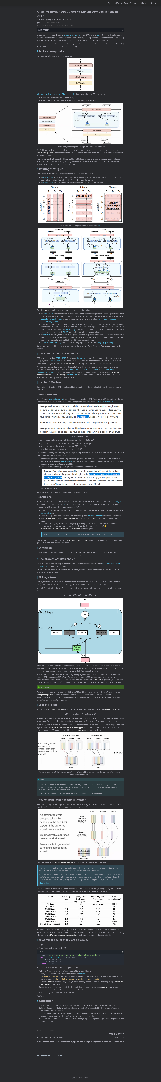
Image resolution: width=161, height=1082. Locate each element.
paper (99, 35)
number (49, 372)
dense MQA (46, 513)
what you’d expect (95, 515)
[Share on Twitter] (110, 1033)
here (99, 225)
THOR (65, 332)
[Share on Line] (121, 1033)
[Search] (151, 3)
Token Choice (48, 177)
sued (64, 504)
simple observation (72, 35)
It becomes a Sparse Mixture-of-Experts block (55, 94)
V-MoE (100, 319)
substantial (41, 372)
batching (83, 973)
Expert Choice (71, 375)
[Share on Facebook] (112, 1033)
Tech (59, 23)
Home (122, 1037)
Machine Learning (51, 1037)
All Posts (118, 3)
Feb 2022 (110, 369)
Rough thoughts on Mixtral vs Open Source (103, 1041)
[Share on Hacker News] (117, 1033)
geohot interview (56, 399)
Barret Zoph (45, 883)
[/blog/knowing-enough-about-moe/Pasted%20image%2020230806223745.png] (80, 75)
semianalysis (116, 501)
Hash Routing (69, 329)
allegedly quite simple (106, 342)
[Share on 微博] (123, 1033)
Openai (41, 1037)
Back (116, 1037)
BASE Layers (48, 313)
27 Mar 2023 (61, 358)
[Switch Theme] (155, 3)
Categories (134, 3)
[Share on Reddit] (119, 1033)
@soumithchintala (105, 401)
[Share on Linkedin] (114, 1033)
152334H (43, 22)
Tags (126, 3)
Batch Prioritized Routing (51, 319)
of (54, 372)
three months (54, 361)
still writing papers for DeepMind (84, 369)
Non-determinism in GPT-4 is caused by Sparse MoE (61, 1041)
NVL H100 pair (67, 461)
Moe (61, 1037)
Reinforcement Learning (51, 342)
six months (81, 358)
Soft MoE (47, 334)
